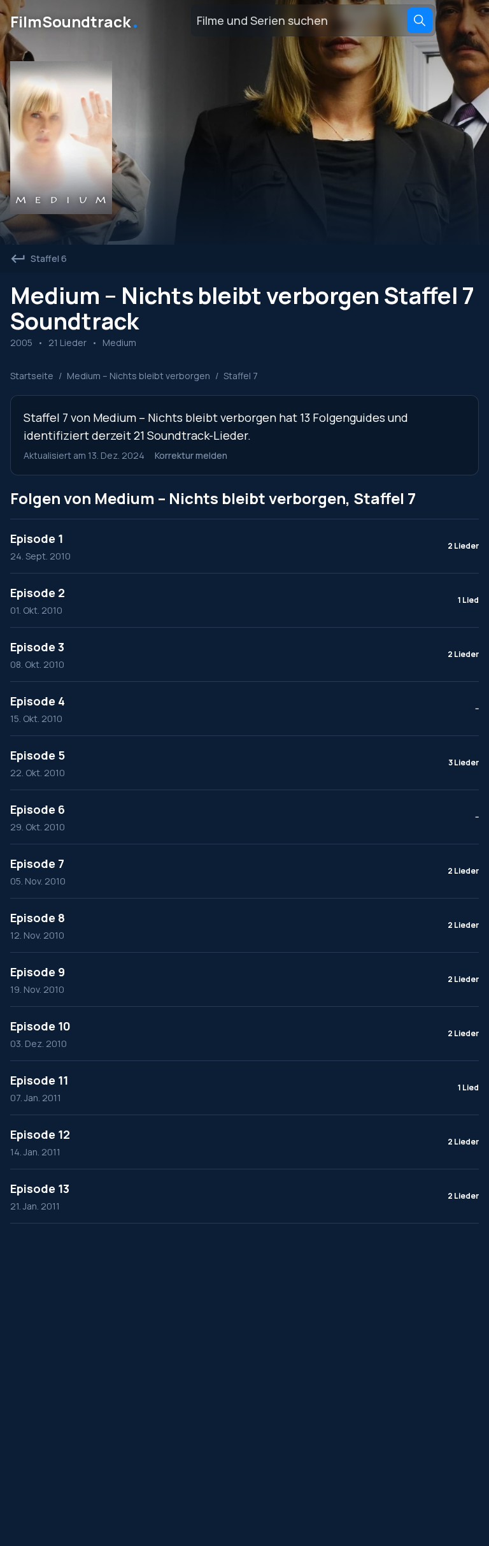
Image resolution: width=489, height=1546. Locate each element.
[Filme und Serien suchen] (419, 20)
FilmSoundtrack (75, 20)
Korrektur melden (191, 455)
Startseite (31, 376)
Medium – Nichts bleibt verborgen (138, 376)
